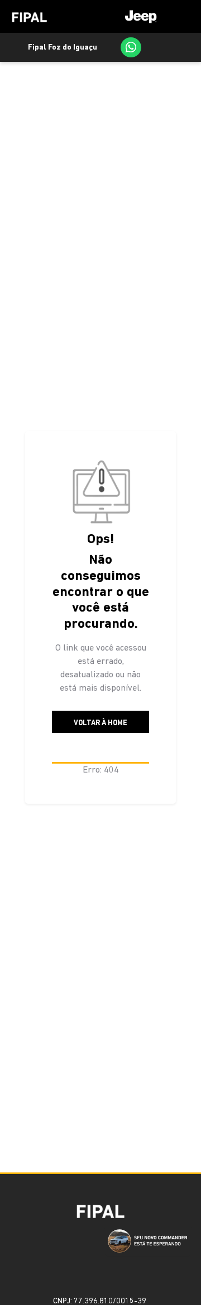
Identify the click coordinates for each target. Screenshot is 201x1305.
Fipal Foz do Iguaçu (62, 47)
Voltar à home (100, 723)
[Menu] (153, 16)
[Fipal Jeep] (29, 16)
